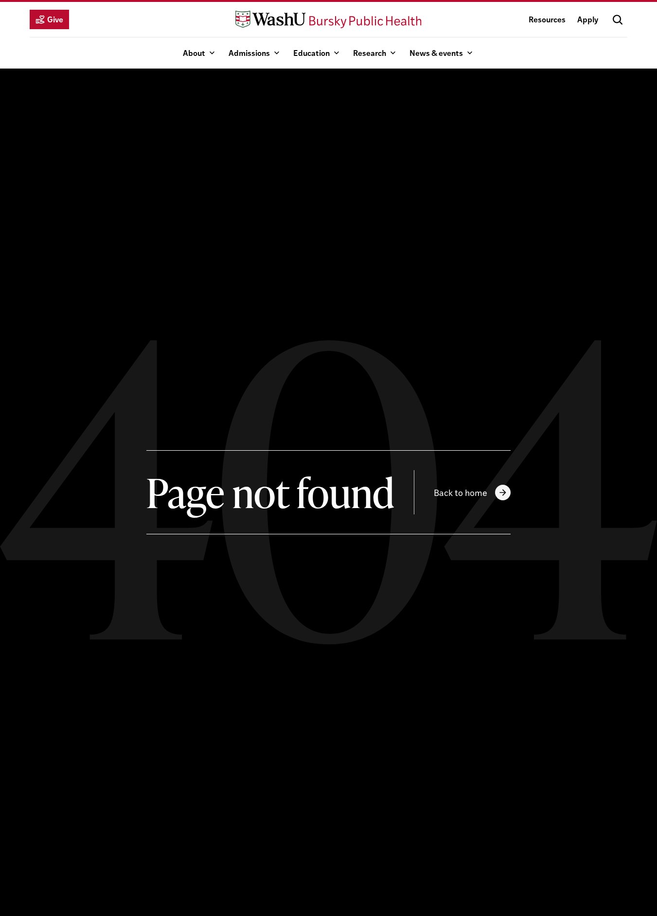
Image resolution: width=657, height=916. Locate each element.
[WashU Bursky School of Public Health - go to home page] (328, 19)
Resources (547, 19)
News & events (436, 52)
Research (369, 52)
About (194, 52)
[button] (617, 19)
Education (311, 52)
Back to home (460, 492)
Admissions (249, 52)
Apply (587, 19)
